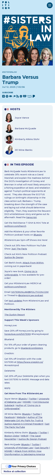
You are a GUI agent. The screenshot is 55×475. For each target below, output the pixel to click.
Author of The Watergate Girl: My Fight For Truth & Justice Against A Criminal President (23, 420)
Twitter (33, 398)
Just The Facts (19, 248)
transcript (31, 217)
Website (21, 417)
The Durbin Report (14, 314)
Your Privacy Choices (23, 466)
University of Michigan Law (18, 447)
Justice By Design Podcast (32, 439)
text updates (15, 300)
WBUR (24, 436)
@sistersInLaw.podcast (30, 295)
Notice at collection (15, 471)
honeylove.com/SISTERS (17, 334)
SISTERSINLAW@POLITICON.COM (30, 292)
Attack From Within (33, 262)
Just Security (42, 447)
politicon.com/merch (15, 226)
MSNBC (27, 402)
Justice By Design (13, 257)
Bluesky (38, 234)
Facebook (9, 417)
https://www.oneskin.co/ (30, 362)
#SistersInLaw (9, 72)
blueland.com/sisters (32, 348)
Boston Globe (11, 436)
